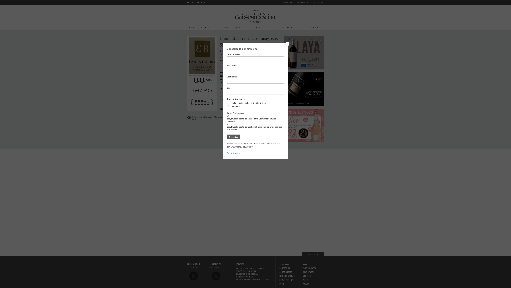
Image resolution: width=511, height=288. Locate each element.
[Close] (287, 44)
